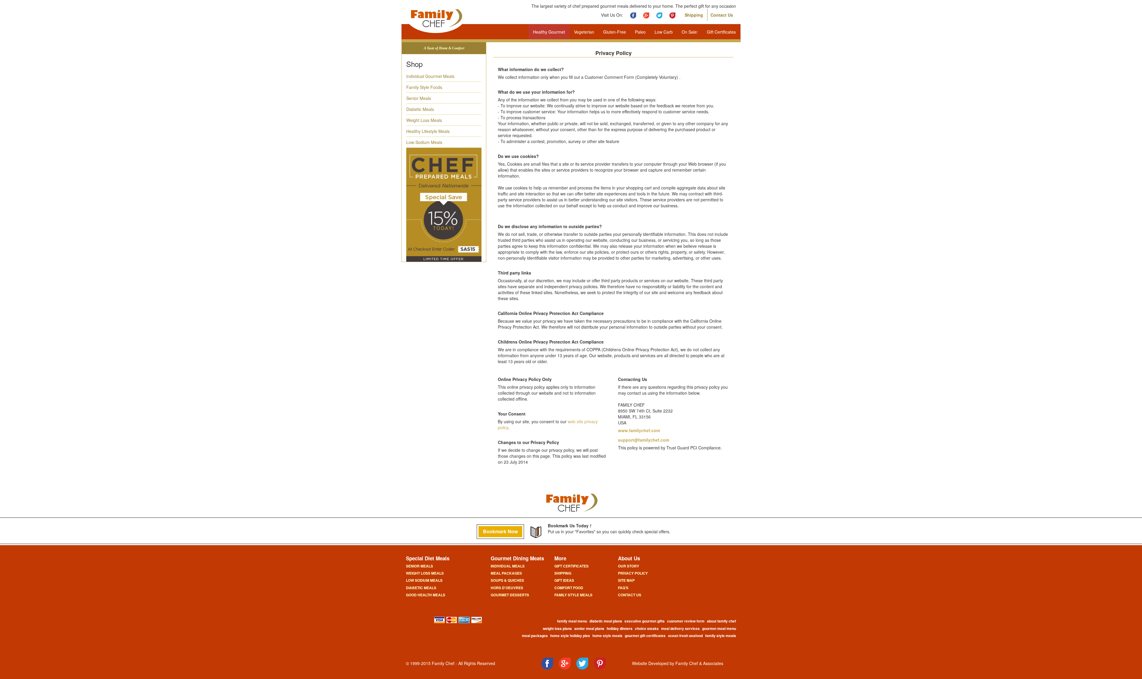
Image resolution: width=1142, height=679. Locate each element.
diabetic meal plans (605, 621)
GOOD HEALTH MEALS (425, 595)
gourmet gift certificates (645, 635)
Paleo (640, 32)
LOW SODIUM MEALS (424, 580)
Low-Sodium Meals (424, 142)
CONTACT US (629, 595)
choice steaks (647, 628)
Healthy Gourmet (549, 32)
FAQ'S (623, 587)
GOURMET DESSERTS (510, 595)
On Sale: (690, 32)
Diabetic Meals (420, 109)
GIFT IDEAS (564, 580)
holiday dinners (620, 628)
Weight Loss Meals (424, 120)
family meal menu (572, 621)
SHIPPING (562, 573)
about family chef (721, 621)
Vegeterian (584, 32)
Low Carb (664, 32)
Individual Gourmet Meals (430, 76)
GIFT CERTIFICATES (571, 566)
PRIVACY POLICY (633, 573)
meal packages (535, 635)
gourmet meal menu (719, 628)
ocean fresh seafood (685, 635)
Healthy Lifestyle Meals (428, 131)
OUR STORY (628, 566)
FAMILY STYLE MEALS (573, 595)
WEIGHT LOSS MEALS (425, 573)
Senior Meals (418, 98)
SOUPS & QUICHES (507, 580)
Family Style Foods (424, 87)
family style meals (720, 635)
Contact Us (721, 15)
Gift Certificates (721, 32)
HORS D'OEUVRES (507, 587)
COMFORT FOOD (568, 587)
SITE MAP (626, 580)
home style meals (607, 635)
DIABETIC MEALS (421, 587)
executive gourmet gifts (645, 621)
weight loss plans (557, 628)
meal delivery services (680, 628)
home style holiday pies (570, 635)
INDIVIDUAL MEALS (508, 566)
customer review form (686, 621)
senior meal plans (589, 628)
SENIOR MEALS (419, 566)
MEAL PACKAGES (506, 573)
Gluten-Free (614, 32)
